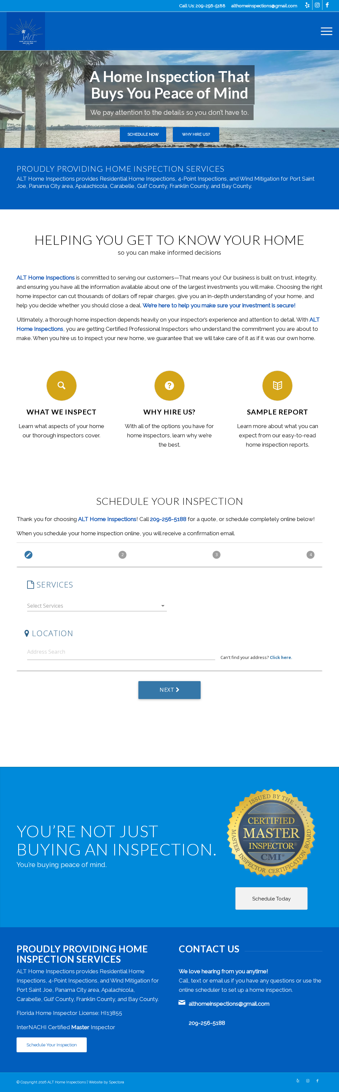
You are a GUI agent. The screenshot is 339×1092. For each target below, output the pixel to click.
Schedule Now (143, 134)
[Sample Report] (277, 386)
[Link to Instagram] (317, 5)
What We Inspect (61, 412)
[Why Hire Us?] (169, 386)
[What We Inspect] (61, 386)
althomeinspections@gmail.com (264, 5)
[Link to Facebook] (327, 5)
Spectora (116, 1082)
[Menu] (324, 31)
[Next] (333, 98)
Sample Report (277, 412)
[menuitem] (324, 31)
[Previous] (6, 98)
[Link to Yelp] (307, 5)
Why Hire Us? (196, 134)
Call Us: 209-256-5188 (202, 5)
